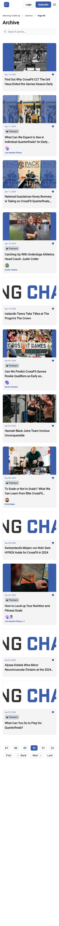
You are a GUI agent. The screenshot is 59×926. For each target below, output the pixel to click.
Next (35, 755)
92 (52, 748)
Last (49, 755)
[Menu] (54, 4)
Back (23, 755)
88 (15, 748)
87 (6, 748)
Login (28, 4)
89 (24, 748)
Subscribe (43, 4)
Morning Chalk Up (11, 15)
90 (34, 748)
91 (43, 748)
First (8, 755)
